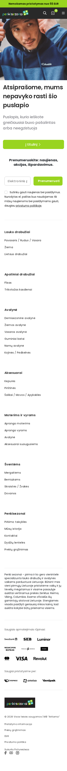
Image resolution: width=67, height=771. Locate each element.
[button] (63, 13)
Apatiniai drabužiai (19, 274)
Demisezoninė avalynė (19, 318)
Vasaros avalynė (15, 332)
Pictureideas (21, 749)
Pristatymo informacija (18, 724)
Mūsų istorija (12, 529)
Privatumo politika (15, 742)
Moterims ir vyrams (20, 415)
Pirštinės (10, 388)
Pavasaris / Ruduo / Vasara (22, 240)
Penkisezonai (14, 513)
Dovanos (10, 493)
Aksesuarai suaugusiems (21, 444)
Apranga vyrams (15, 430)
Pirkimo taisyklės (15, 522)
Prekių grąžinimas (16, 549)
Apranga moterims (17, 423)
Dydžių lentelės (14, 542)
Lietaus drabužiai (15, 254)
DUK (6, 736)
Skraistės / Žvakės (16, 486)
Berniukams (12, 479)
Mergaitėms (12, 473)
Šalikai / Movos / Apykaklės (22, 395)
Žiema (8, 247)
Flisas (8, 283)
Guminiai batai (14, 339)
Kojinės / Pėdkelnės (17, 352)
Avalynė (10, 310)
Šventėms (12, 464)
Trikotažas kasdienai (18, 289)
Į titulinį (31, 144)
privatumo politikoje (29, 206)
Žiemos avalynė (15, 325)
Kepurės (9, 381)
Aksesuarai (13, 373)
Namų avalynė (14, 346)
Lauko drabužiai (17, 232)
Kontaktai (10, 536)
